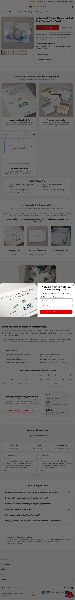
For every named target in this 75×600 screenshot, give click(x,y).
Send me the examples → (56, 312)
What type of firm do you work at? (52, 297)
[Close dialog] (73, 285)
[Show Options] (71, 300)
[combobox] (56, 300)
